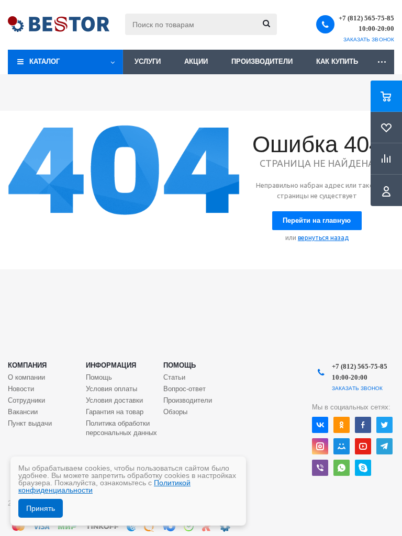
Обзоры (175, 412)
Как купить (337, 61)
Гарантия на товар (114, 412)
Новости (21, 389)
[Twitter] (384, 425)
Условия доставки (114, 400)
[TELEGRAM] (384, 446)
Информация (111, 365)
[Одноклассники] (341, 425)
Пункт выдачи (30, 423)
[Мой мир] (341, 446)
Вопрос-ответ (184, 389)
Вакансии (23, 412)
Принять (40, 508)
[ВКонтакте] (320, 425)
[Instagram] (320, 446)
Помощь (179, 365)
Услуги (148, 61)
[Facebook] (363, 425)
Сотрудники (26, 400)
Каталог (44, 61)
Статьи (174, 377)
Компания (27, 365)
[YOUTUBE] (363, 446)
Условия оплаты (111, 389)
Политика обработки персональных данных (121, 428)
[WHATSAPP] (341, 468)
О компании (26, 377)
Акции (196, 61)
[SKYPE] (363, 468)
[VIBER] (320, 468)
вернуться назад (323, 237)
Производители (262, 61)
